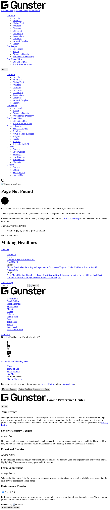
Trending (17, 131)
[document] (55, 451)
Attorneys (17, 154)
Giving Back (18, 23)
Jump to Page (7, 282)
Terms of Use (13, 369)
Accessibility (7, 361)
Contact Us (18, 175)
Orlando (10, 314)
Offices (16, 170)
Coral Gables (13, 301)
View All (5, 249)
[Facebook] (7, 343)
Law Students (19, 157)
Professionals (18, 159)
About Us (17, 20)
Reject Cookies (25, 389)
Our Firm (11, 15)
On (6, 492)
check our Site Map (70, 218)
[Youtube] (9, 353)
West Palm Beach (15, 329)
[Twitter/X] (8, 349)
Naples (10, 311)
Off (13, 492)
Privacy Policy (13, 371)
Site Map (11, 374)
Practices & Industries (22, 64)
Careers (16, 44)
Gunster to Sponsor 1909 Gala (21, 259)
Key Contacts (19, 172)
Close (4, 406)
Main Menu (34, 10)
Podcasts (16, 141)
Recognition (18, 36)
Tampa (10, 324)
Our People (12, 46)
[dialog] (55, 387)
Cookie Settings (8, 10)
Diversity (17, 28)
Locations (17, 38)
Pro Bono (17, 25)
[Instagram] (8, 356)
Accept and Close (42, 389)
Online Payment (20, 361)
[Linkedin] (8, 346)
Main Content (22, 10)
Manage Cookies (9, 389)
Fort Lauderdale (14, 304)
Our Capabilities (14, 59)
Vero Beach (12, 327)
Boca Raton (12, 298)
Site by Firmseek (14, 379)
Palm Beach (12, 316)
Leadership (18, 33)
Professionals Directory (23, 56)
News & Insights (20, 41)
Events (16, 139)
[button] (5, 204)
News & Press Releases (23, 134)
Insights (16, 136)
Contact (10, 164)
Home (9, 366)
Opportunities (19, 152)
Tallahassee (12, 322)
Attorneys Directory (22, 54)
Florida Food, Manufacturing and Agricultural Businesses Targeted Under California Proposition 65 (52, 267)
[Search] (3, 181)
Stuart (9, 319)
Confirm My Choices (10, 507)
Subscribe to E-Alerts (22, 144)
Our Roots (17, 31)
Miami (10, 309)
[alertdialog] (55, 451)
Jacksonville (12, 306)
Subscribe (5, 334)
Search (16, 51)
